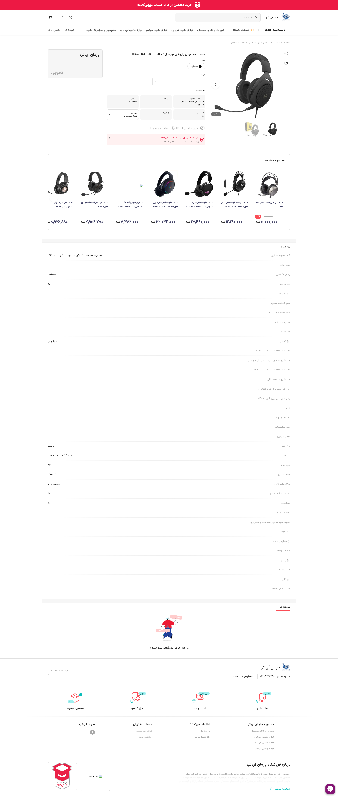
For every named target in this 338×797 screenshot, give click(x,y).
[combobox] (178, 82)
